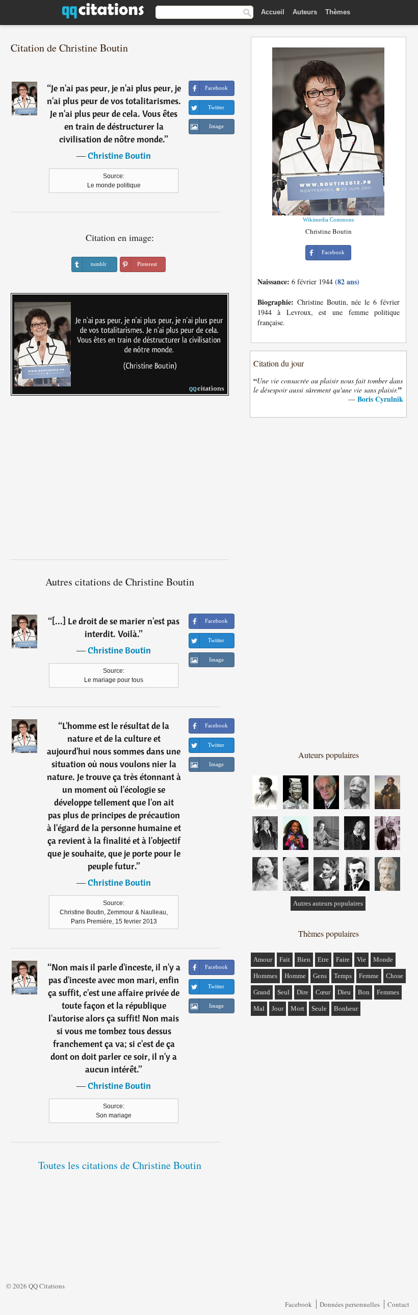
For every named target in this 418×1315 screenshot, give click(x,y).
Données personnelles (350, 1304)
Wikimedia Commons (328, 219)
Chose (394, 976)
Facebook (298, 1304)
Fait (284, 959)
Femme (369, 976)
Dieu (344, 992)
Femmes (388, 992)
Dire (302, 992)
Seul (283, 992)
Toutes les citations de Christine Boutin (119, 1165)
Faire (343, 959)
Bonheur (346, 1008)
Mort (297, 1008)
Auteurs (305, 12)
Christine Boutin (119, 155)
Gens (320, 976)
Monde (383, 959)
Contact (398, 1304)
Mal (259, 1008)
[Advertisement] (119, 481)
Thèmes (337, 12)
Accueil (272, 12)
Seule (319, 1008)
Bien (303, 959)
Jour (277, 1008)
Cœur (323, 992)
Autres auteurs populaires (328, 903)
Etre (323, 959)
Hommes (265, 976)
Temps (343, 976)
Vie (361, 959)
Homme (295, 976)
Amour (262, 959)
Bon (364, 992)
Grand (261, 992)
